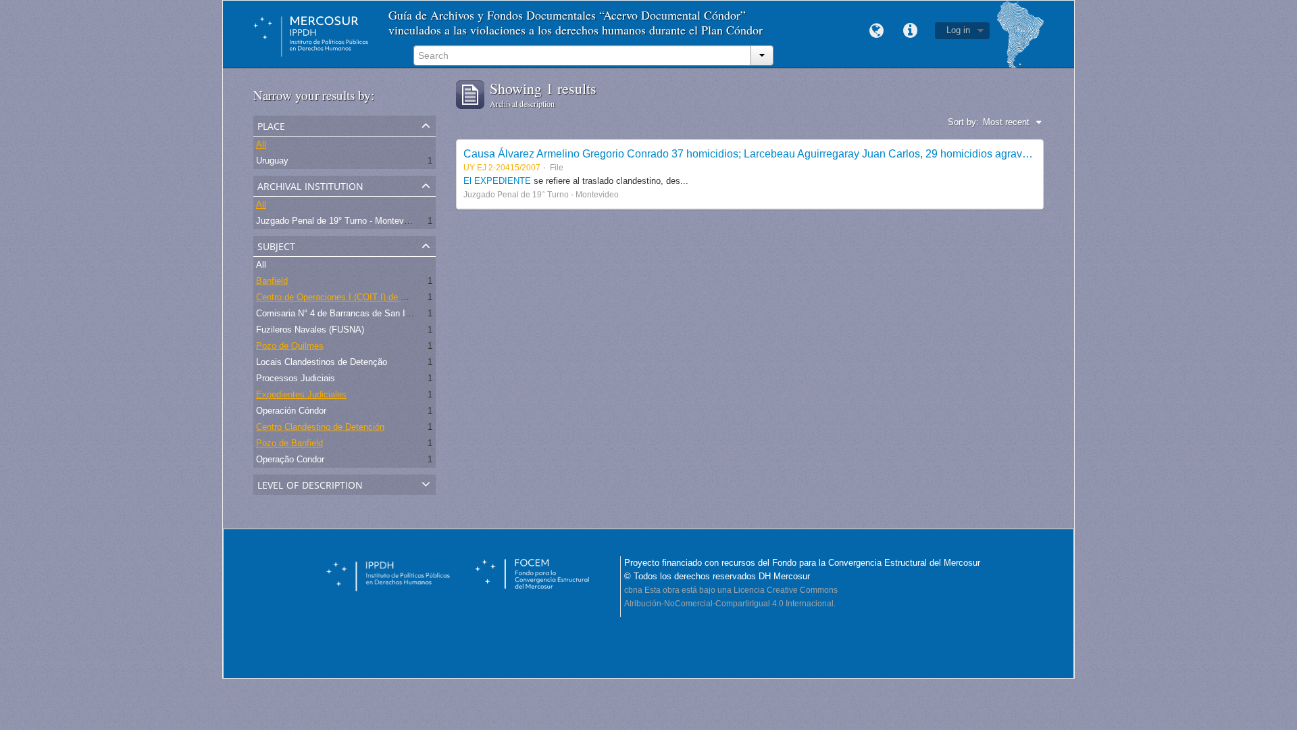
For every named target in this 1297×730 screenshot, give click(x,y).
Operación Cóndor (291, 411)
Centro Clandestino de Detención (320, 427)
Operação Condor (290, 459)
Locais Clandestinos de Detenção (321, 362)
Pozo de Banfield (289, 443)
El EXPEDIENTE (497, 181)
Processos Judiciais (295, 378)
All (261, 144)
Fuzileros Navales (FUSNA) (310, 329)
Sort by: (963, 122)
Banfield (272, 281)
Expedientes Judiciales (301, 394)
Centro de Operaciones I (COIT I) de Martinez (345, 297)
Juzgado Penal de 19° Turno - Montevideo (338, 221)
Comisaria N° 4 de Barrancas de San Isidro (340, 313)
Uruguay (272, 160)
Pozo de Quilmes (290, 346)
